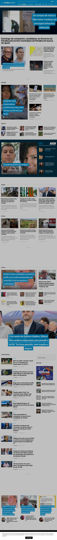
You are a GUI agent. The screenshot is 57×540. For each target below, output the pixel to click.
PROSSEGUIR (29, 537)
